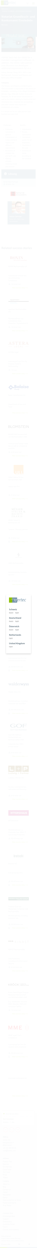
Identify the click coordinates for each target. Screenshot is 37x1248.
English (17, 612)
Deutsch (11, 612)
